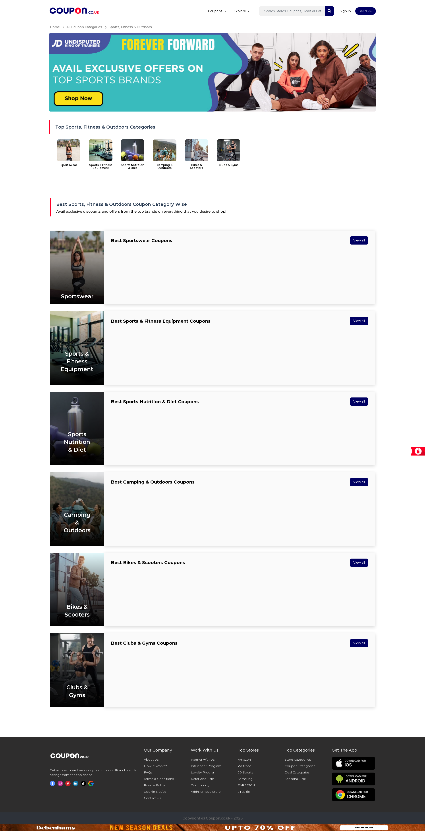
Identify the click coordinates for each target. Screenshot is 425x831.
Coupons (215, 11)
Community (200, 785)
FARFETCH (246, 785)
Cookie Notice (155, 792)
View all (359, 240)
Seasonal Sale (295, 779)
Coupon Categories (300, 766)
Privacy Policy (154, 785)
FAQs (148, 772)
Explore (240, 11)
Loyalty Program (203, 772)
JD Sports (245, 772)
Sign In (345, 11)
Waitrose (244, 766)
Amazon (244, 760)
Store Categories (298, 760)
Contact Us (152, 798)
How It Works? (155, 766)
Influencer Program (206, 766)
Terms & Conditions (159, 779)
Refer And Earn (202, 779)
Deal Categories (297, 772)
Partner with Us (202, 760)
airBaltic (244, 792)
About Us (151, 760)
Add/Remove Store (206, 792)
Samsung (245, 779)
